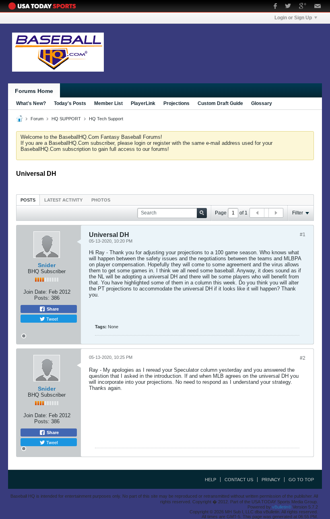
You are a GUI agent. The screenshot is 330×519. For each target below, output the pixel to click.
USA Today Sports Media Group (44, 6)
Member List (108, 103)
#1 (302, 234)
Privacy (271, 479)
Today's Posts (70, 103)
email (317, 7)
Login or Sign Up (293, 18)
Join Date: (35, 292)
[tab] (28, 199)
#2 (302, 358)
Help (210, 479)
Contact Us (239, 479)
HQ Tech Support (106, 118)
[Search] (202, 213)
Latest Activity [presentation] (63, 200)
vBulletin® (281, 507)
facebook (275, 7)
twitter (288, 7)
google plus (302, 7)
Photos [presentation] (100, 200)
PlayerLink (143, 103)
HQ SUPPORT (66, 118)
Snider (47, 265)
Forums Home (34, 91)
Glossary (261, 103)
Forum (37, 118)
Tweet (51, 318)
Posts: (42, 298)
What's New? (31, 103)
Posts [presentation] (28, 200)
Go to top (301, 479)
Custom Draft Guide (220, 103)
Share (52, 309)
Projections (176, 103)
